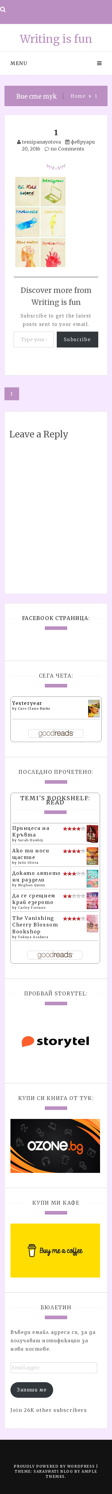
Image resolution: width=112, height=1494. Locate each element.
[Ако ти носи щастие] (92, 856)
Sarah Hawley (31, 840)
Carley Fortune (32, 908)
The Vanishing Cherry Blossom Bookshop (35, 925)
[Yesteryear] (94, 708)
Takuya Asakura (33, 937)
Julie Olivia (28, 863)
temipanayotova (41, 142)
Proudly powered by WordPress (55, 1466)
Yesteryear (27, 703)
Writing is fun (56, 39)
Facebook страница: (56, 618)
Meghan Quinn (31, 885)
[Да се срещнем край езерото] (92, 900)
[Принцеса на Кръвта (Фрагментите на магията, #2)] (92, 834)
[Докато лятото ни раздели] (92, 878)
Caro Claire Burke (34, 709)
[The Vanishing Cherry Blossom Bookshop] (92, 923)
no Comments (66, 149)
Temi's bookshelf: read (55, 800)
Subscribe (77, 339)
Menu (18, 63)
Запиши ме (32, 1390)
